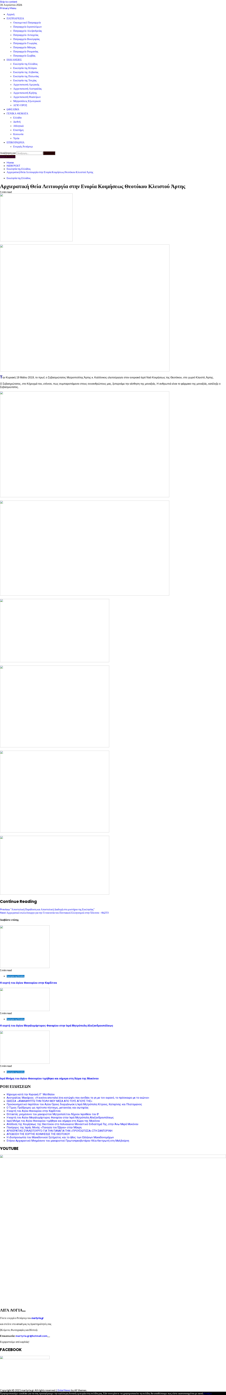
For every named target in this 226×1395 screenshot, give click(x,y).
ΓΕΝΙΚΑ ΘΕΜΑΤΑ (17, 113)
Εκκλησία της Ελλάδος (25, 64)
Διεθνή (17, 122)
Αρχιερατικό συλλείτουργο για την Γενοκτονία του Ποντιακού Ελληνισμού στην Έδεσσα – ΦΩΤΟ (54, 912)
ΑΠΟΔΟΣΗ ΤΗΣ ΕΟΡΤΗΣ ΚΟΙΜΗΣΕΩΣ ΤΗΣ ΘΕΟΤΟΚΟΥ (38, 1134)
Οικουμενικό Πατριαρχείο (27, 22)
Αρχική (10, 14)
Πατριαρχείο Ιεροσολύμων (27, 27)
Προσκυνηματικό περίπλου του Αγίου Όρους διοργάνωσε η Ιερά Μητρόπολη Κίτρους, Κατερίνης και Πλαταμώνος (74, 1104)
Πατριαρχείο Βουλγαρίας (26, 39)
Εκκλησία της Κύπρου (25, 68)
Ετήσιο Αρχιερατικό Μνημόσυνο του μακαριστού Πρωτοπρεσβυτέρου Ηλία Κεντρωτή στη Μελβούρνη (68, 1140)
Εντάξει (207, 1393)
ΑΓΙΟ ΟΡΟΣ (20, 105)
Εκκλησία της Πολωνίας (26, 76)
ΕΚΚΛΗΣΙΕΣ (14, 60)
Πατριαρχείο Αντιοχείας (25, 35)
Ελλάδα (17, 118)
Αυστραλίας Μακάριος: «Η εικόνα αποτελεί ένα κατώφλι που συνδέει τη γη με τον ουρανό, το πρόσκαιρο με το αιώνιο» (78, 1097)
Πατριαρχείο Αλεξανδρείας (27, 31)
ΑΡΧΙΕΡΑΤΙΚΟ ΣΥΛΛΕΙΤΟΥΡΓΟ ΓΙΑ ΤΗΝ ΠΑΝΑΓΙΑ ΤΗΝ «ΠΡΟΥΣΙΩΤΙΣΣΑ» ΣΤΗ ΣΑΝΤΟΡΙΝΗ (59, 1130)
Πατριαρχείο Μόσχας (24, 47)
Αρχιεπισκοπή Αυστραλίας (27, 89)
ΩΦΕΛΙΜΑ (13, 109)
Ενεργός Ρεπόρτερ (23, 146)
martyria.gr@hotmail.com (31, 1335)
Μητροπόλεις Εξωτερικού (27, 101)
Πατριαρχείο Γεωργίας (25, 43)
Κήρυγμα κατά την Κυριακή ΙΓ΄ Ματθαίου (31, 1094)
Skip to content (8, 1)
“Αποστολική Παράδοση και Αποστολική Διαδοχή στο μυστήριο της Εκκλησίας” (47, 909)
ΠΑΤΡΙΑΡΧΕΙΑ (15, 18)
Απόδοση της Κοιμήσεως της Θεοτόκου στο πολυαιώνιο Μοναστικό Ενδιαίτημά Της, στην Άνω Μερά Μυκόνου (72, 1124)
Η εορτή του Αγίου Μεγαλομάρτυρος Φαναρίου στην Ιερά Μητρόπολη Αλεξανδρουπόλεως (56, 1025)
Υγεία (16, 138)
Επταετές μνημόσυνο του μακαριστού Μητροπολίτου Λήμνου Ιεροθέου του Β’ (53, 1114)
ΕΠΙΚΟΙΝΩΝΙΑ (15, 142)
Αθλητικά (18, 126)
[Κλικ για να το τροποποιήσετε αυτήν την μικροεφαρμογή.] (48, 1336)
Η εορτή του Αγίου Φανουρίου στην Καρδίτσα (28, 982)
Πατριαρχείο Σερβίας (24, 56)
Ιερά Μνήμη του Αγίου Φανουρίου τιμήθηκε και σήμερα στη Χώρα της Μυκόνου (49, 1078)
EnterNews (64, 1390)
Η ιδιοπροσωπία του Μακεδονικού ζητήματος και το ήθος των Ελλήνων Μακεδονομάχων (60, 1137)
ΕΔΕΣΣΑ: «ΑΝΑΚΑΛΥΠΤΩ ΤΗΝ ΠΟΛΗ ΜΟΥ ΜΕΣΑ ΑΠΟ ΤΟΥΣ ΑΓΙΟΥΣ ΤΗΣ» (49, 1101)
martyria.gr (37, 1317)
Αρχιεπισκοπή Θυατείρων (27, 97)
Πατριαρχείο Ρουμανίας (25, 51)
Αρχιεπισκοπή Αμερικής (26, 84)
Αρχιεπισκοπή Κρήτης (25, 93)
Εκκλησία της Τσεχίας (25, 80)
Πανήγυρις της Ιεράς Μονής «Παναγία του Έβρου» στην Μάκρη (44, 1127)
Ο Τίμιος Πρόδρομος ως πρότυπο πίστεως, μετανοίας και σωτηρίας (48, 1107)
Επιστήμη (18, 130)
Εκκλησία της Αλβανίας (25, 72)
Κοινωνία (18, 134)
